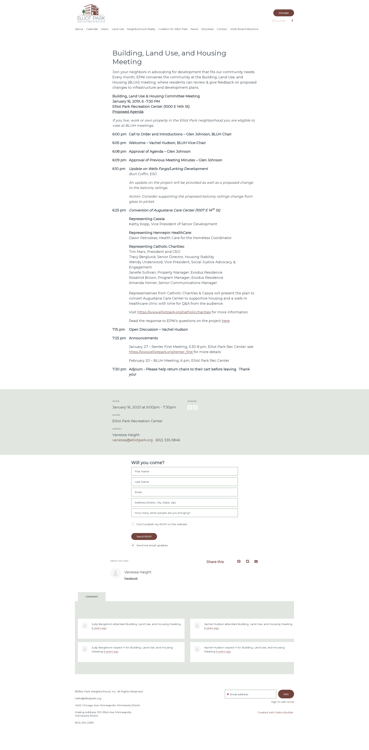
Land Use (118, 29)
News (194, 29)
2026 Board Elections (244, 29)
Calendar (92, 29)
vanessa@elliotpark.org (132, 440)
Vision (105, 29)
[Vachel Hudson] (197, 625)
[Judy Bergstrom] (84, 625)
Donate (284, 12)
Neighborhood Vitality (141, 29)
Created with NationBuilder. (276, 712)
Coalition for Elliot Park (173, 29)
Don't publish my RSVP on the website (161, 524)
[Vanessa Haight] (116, 573)
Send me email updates (152, 545)
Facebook (131, 578)
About (79, 29)
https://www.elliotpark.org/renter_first (161, 352)
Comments (92, 597)
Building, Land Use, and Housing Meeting (153, 624)
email (290, 701)
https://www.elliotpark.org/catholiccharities (174, 312)
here (226, 321)
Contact (222, 29)
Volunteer (207, 29)
